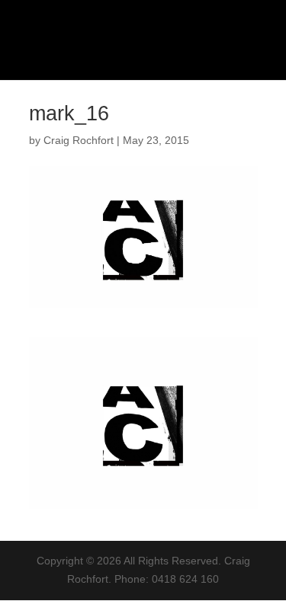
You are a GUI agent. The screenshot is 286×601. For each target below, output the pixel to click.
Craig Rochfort (78, 140)
